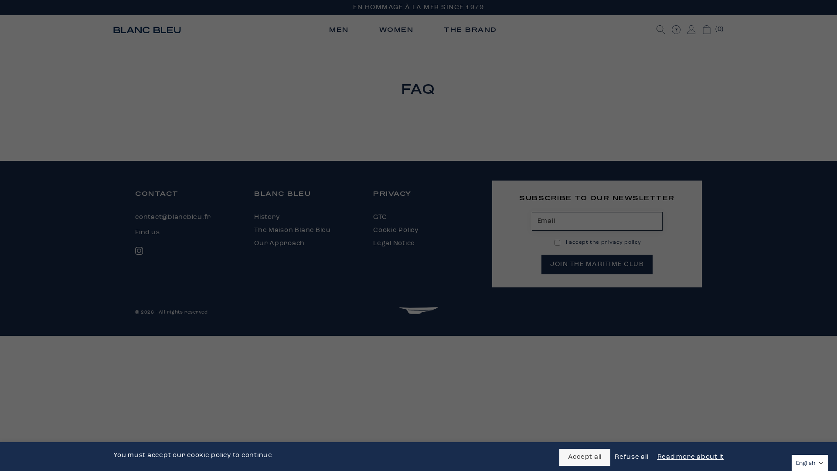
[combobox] (810, 463)
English (805, 463)
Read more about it (690, 457)
